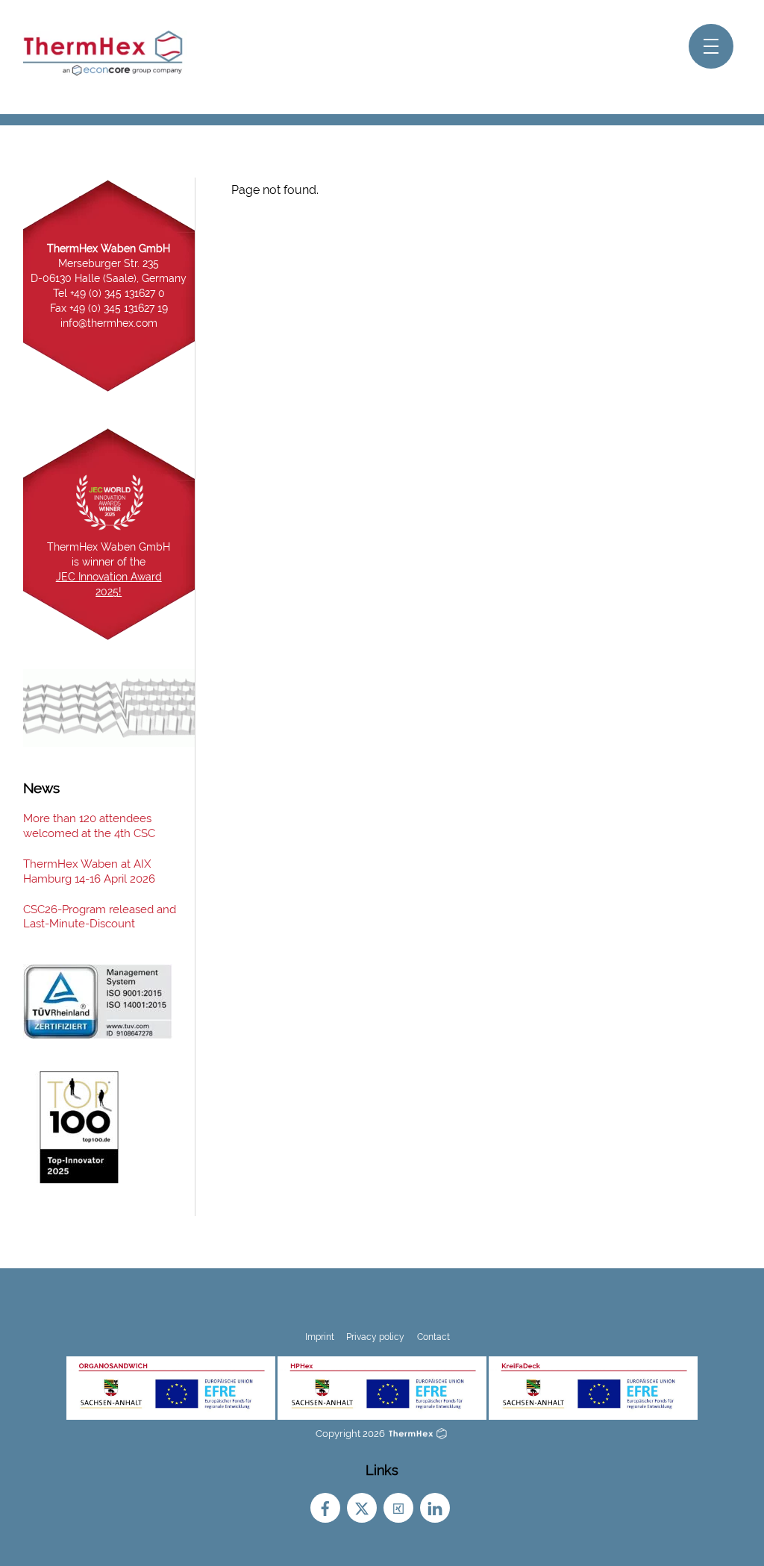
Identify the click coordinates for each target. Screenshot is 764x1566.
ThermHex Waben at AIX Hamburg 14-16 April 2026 (89, 871)
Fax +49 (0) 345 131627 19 (109, 308)
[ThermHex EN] (105, 73)
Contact (433, 1336)
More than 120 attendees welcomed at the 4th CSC (89, 826)
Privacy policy (375, 1336)
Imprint (319, 1336)
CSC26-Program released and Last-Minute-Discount (99, 917)
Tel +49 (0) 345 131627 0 (109, 293)
